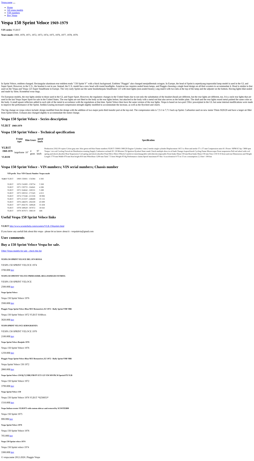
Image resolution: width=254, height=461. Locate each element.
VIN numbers (13, 12)
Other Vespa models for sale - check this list (21, 251)
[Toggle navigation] (14, 3)
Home (10, 7)
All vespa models (15, 10)
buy (12, 270)
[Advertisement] (127, 59)
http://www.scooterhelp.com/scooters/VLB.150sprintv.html (37, 226)
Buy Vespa (12, 15)
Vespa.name (6, 2)
